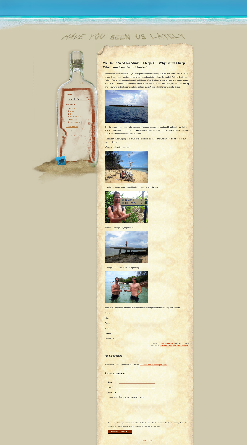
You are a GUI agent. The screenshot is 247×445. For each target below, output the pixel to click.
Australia (163, 345)
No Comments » (183, 345)
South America (76, 122)
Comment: (112, 398)
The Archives (72, 127)
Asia (72, 111)
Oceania (73, 120)
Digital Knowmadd (166, 343)
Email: (111, 387)
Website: (112, 393)
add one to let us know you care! (153, 364)
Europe (73, 114)
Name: (110, 382)
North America (75, 117)
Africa (72, 109)
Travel (175, 345)
